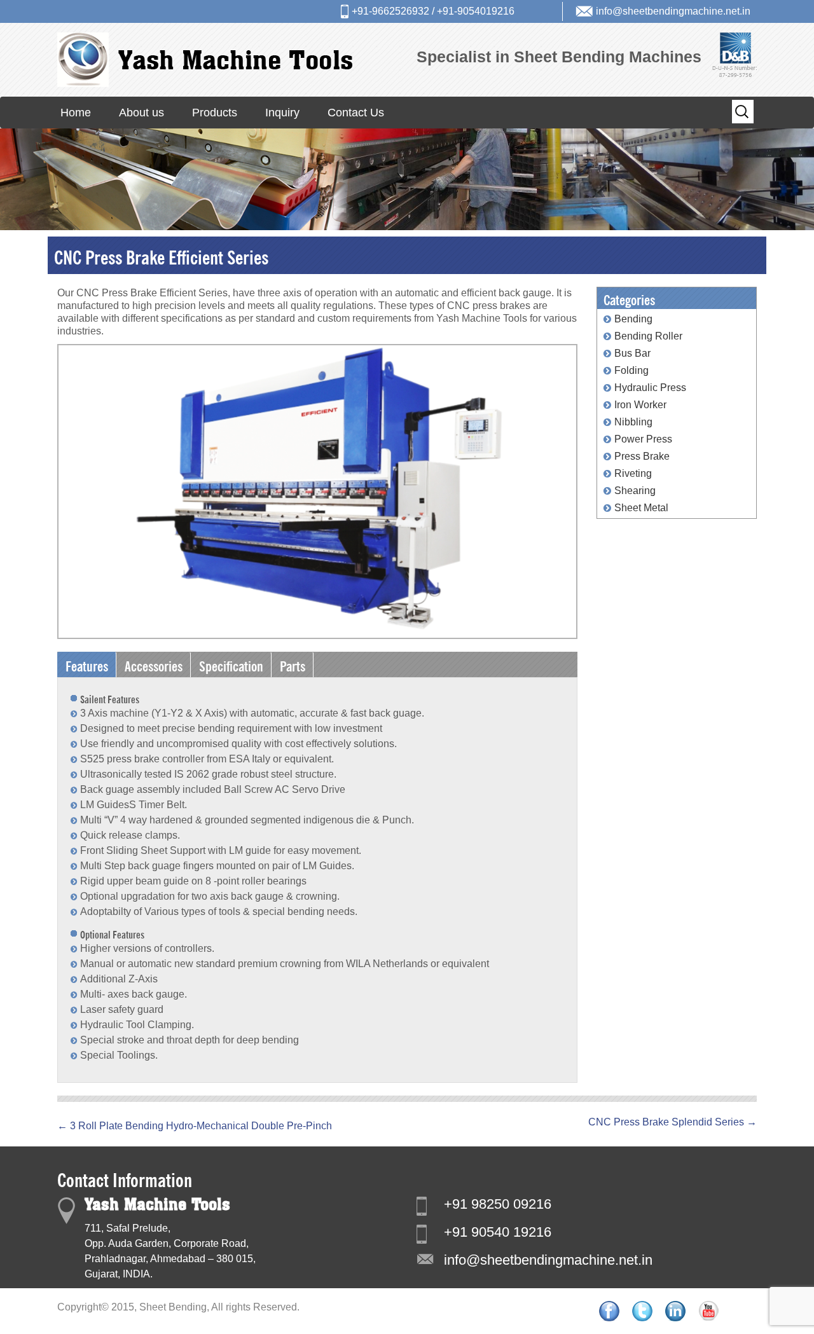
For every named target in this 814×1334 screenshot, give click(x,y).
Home (75, 112)
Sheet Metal (641, 507)
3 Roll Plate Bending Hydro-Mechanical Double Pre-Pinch (194, 1125)
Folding (631, 370)
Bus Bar (632, 353)
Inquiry (282, 112)
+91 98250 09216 (497, 1204)
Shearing (635, 490)
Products (214, 112)
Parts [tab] (292, 664)
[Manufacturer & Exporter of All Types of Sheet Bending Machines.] (204, 59)
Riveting (633, 473)
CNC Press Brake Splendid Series (672, 1122)
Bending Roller (648, 336)
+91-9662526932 (390, 11)
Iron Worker (640, 404)
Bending (633, 318)
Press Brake (642, 456)
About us (141, 112)
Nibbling (633, 421)
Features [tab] (87, 664)
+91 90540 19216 (497, 1232)
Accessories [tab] (154, 664)
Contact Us (356, 112)
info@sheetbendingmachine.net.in (673, 11)
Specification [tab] (231, 664)
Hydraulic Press (650, 387)
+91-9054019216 (475, 11)
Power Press (643, 439)
